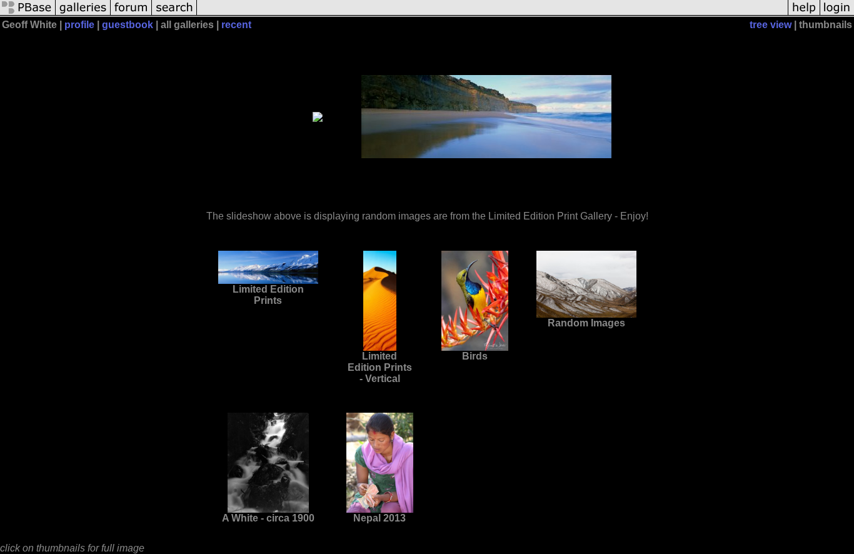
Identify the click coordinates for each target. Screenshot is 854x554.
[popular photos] (492, 14)
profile (79, 24)
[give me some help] (804, 14)
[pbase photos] (28, 14)
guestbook (127, 24)
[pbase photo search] (174, 14)
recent (236, 24)
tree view (770, 24)
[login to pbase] (837, 14)
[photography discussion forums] (131, 14)
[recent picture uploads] (83, 14)
